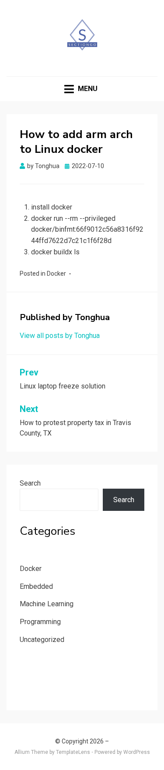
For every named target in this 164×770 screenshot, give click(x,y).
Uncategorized (42, 639)
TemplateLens (73, 752)
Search (30, 483)
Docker (56, 273)
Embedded (36, 586)
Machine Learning (46, 604)
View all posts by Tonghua (60, 335)
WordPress (136, 752)
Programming (40, 622)
